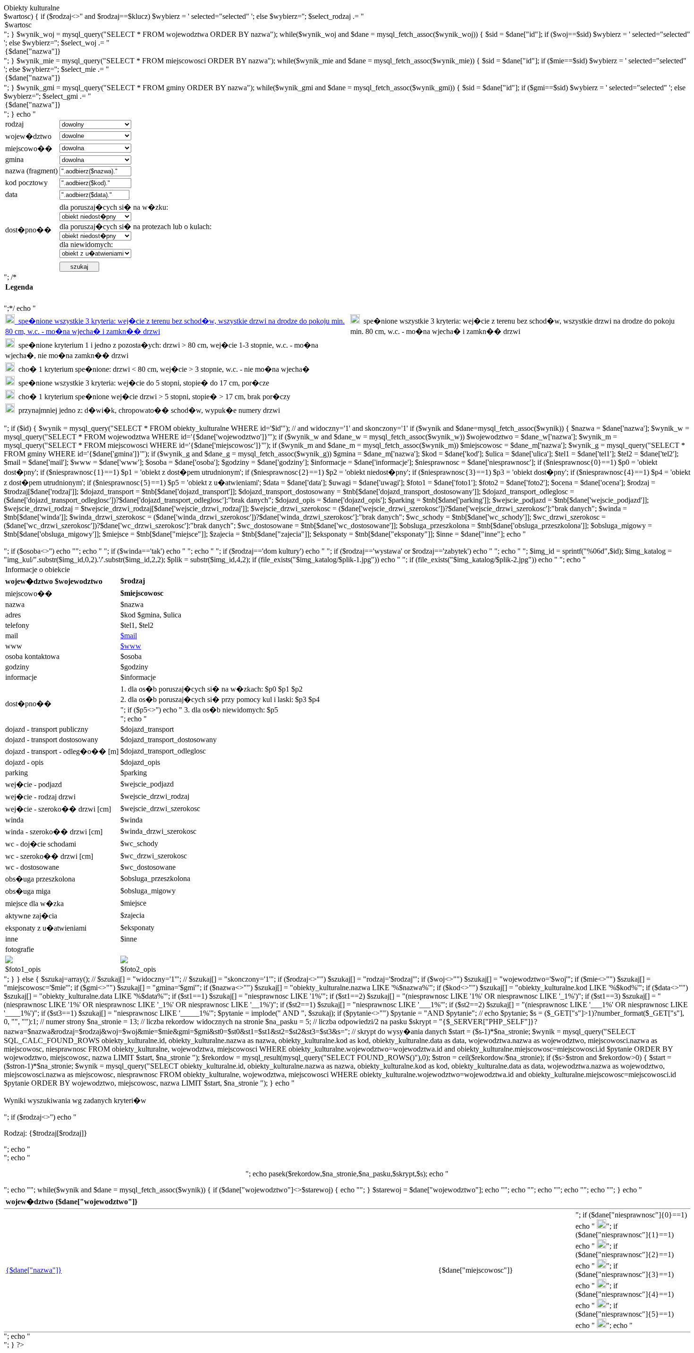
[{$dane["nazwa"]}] (347, 52)
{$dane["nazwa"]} (34, 1270)
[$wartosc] (347, 25)
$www (130, 646)
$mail (128, 636)
